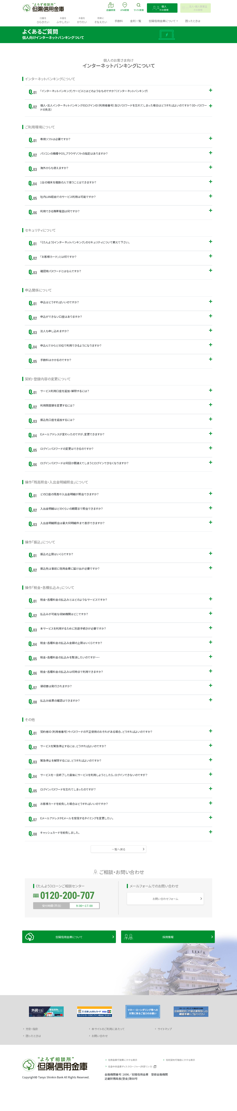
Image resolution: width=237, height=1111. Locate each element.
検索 (139, 10)
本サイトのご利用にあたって (108, 1029)
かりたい (82, 20)
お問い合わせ (100, 1036)
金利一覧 (135, 21)
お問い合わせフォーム (165, 899)
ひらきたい (43, 20)
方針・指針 (32, 1029)
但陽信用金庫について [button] (162, 21)
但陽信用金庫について (69, 937)
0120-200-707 (67, 895)
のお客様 (164, 8)
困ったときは (192, 21)
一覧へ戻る (118, 849)
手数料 (119, 21)
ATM (124, 10)
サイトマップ (165, 1029)
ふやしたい (63, 20)
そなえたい (100, 20)
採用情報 (167, 937)
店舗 (110, 10)
